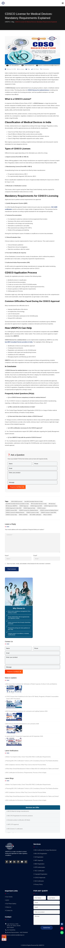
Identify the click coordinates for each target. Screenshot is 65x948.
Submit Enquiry (47, 489)
